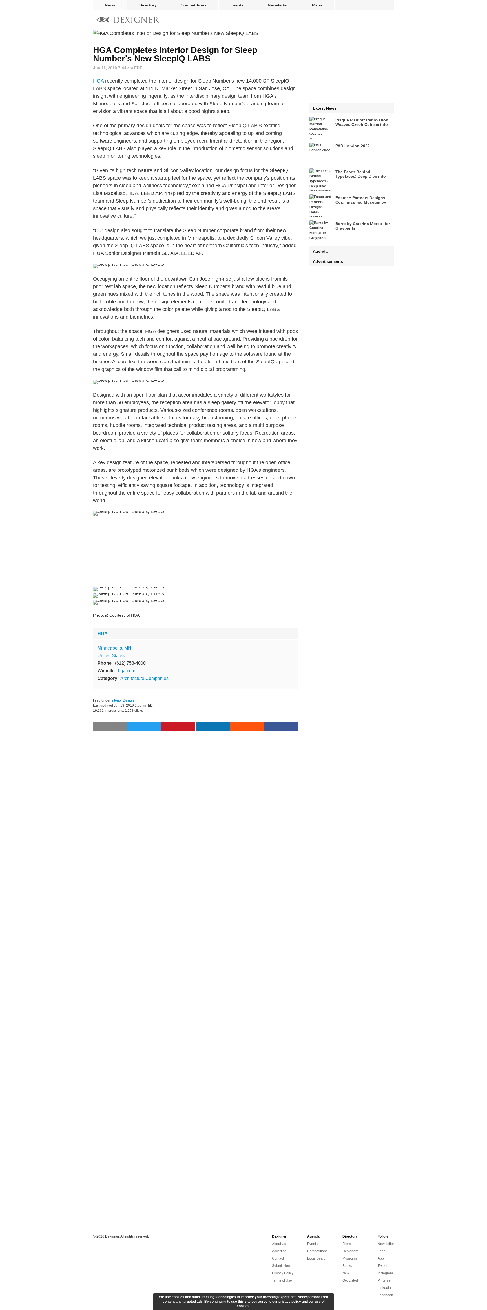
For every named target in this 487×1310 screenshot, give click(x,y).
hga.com (126, 670)
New (345, 1273)
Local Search (317, 1258)
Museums (349, 1258)
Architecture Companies (144, 678)
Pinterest (384, 1280)
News (110, 5)
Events (237, 5)
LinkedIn (384, 1288)
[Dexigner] (128, 20)
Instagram (385, 1273)
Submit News (282, 1266)
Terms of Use (282, 1280)
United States (111, 655)
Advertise (279, 1251)
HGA (98, 81)
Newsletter (278, 5)
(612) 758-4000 (130, 663)
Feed (382, 1251)
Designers (350, 1251)
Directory (148, 5)
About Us (279, 1244)
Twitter (383, 1266)
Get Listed (350, 1280)
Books (347, 1266)
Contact (278, 1258)
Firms (346, 1244)
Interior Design (122, 700)
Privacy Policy (282, 1273)
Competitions (194, 5)
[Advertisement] (195, 551)
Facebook (385, 1295)
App (381, 1258)
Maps (317, 5)
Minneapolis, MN (114, 648)
